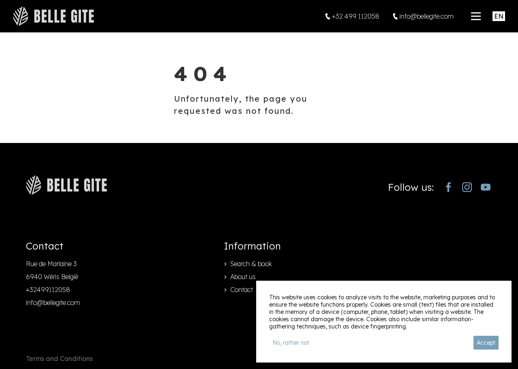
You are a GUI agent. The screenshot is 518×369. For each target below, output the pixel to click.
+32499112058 (48, 290)
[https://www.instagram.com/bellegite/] (467, 187)
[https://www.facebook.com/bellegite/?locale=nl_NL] (448, 187)
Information (252, 246)
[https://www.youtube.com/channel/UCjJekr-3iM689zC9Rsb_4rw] (485, 187)
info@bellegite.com (53, 303)
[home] (53, 16)
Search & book (251, 264)
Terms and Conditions (59, 358)
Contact (241, 290)
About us (243, 277)
